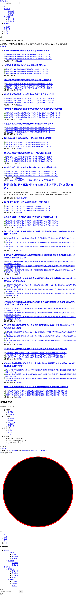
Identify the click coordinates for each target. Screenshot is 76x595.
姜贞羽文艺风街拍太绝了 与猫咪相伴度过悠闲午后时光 (27, 202)
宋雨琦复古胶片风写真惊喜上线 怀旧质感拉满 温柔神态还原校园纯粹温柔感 (35, 349)
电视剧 (10, 15)
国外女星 (11, 21)
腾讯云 (10, 432)
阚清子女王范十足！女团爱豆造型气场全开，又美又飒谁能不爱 (30, 167)
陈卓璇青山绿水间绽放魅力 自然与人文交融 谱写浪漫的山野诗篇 (31, 217)
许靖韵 (19, 321)
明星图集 (7, 17)
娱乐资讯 (7, 9)
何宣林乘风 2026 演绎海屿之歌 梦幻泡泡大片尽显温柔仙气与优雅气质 (33, 109)
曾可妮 (19, 251)
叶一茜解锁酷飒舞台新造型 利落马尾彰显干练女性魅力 (27, 50)
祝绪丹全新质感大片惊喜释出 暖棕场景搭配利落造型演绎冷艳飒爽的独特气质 (36, 387)
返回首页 (3, 46)
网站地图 (11, 418)
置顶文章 (7, 29)
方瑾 (18, 297)
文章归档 (7, 27)
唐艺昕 (19, 90)
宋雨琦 (19, 359)
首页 (5, 7)
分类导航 (7, 567)
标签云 (6, 31)
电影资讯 (11, 13)
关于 (5, 541)
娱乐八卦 (11, 11)
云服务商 (11, 579)
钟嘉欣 (19, 134)
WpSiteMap (11, 422)
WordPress (25, 450)
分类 (5, 537)
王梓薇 (19, 344)
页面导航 (11, 569)
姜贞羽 (19, 212)
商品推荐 (7, 23)
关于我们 (7, 33)
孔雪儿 (19, 274)
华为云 (10, 434)
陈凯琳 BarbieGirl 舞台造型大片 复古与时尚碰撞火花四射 (28, 138)
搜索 (5, 539)
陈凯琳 (19, 148)
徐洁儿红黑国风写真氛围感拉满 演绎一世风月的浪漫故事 (27, 153)
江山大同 (24, 198)
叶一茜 (19, 61)
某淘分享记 (4, 1)
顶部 (5, 543)
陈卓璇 (19, 227)
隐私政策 (11, 414)
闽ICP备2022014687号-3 (38, 450)
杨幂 (18, 198)
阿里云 (10, 430)
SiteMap (10, 420)
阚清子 (19, 105)
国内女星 (11, 19)
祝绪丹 (19, 397)
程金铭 (19, 382)
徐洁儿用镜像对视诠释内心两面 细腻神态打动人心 (25, 65)
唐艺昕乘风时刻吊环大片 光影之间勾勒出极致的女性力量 (27, 80)
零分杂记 (3, 448)
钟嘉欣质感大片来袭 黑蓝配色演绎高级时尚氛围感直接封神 (28, 124)
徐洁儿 (19, 75)
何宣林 (19, 119)
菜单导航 (7, 550)
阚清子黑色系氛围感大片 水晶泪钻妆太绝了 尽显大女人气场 (29, 94)
